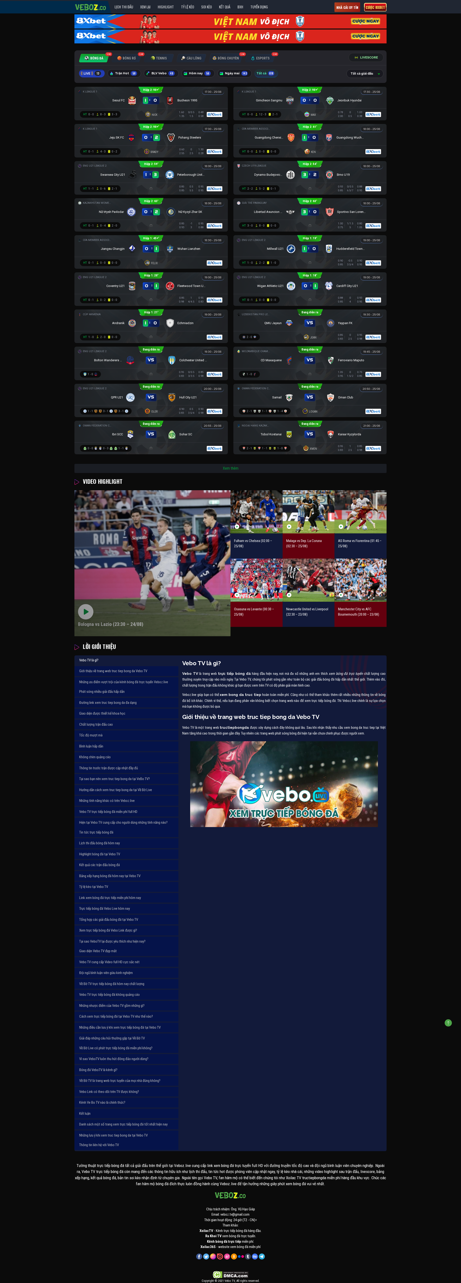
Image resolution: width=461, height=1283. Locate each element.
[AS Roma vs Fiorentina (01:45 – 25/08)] (360, 511)
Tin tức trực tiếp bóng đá (96, 832)
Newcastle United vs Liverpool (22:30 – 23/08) (307, 612)
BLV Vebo (162, 73)
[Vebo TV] (90, 6)
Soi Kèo (206, 6)
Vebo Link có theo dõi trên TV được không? (109, 1092)
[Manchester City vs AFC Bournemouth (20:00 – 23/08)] (360, 580)
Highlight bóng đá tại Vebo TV (99, 854)
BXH (240, 6)
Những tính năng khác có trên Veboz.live (107, 801)
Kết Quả (224, 6)
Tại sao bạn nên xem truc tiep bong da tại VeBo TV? (114, 779)
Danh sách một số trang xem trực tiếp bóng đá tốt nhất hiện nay (123, 1124)
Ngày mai (236, 73)
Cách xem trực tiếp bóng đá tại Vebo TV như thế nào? (116, 1016)
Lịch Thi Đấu (124, 6)
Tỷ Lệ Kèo (187, 6)
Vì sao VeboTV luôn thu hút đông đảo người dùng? (113, 1059)
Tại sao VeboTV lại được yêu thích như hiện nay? (112, 941)
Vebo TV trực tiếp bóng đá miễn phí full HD (108, 812)
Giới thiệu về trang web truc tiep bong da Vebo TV (113, 671)
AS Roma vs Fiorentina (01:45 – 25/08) (360, 543)
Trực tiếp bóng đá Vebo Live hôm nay (104, 908)
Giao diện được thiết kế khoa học (102, 713)
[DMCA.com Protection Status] (231, 1274)
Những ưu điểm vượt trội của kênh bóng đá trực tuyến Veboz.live (123, 682)
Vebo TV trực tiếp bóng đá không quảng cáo (109, 994)
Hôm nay (199, 73)
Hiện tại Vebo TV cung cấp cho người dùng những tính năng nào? (123, 822)
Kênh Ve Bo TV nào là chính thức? (102, 1102)
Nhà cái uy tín (347, 7)
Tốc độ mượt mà (91, 735)
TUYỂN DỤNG (259, 6)
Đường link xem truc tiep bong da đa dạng (108, 702)
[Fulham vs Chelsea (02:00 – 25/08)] (256, 511)
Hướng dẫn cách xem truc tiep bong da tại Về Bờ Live (115, 790)
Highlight (166, 6)
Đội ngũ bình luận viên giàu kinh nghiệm (106, 973)
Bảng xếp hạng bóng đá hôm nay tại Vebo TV (109, 876)
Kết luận (85, 1113)
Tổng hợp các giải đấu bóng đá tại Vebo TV (108, 919)
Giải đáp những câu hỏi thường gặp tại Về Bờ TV (112, 1038)
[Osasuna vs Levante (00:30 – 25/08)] (256, 580)
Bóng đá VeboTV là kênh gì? (98, 1070)
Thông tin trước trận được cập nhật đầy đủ (108, 768)
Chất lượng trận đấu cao (96, 724)
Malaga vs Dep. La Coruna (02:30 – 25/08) (304, 543)
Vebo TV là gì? (88, 660)
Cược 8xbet (375, 7)
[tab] (94, 58)
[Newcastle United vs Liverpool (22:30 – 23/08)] (309, 580)
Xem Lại (145, 6)
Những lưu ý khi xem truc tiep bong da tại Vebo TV (113, 1135)
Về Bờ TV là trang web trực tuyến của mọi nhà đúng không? (119, 1081)
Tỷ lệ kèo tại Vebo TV (93, 887)
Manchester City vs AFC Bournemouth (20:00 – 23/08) (358, 612)
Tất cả (264, 73)
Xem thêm (230, 468)
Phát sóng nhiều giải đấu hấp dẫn (102, 691)
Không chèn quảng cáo (95, 757)
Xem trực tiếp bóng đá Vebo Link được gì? (108, 930)
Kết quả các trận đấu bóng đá (99, 865)
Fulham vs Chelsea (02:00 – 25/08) (253, 543)
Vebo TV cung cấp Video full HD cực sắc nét (109, 962)
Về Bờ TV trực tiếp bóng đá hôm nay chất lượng (111, 984)
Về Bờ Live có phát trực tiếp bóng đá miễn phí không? (115, 1048)
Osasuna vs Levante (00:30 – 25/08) (254, 612)
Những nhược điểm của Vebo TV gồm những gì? (112, 1005)
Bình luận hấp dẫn (91, 746)
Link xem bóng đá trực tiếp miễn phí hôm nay (110, 898)
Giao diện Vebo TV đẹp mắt (98, 951)
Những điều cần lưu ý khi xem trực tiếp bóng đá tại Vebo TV (120, 1027)
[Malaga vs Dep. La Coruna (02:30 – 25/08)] (309, 511)
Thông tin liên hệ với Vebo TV (99, 1145)
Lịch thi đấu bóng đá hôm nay (99, 843)
